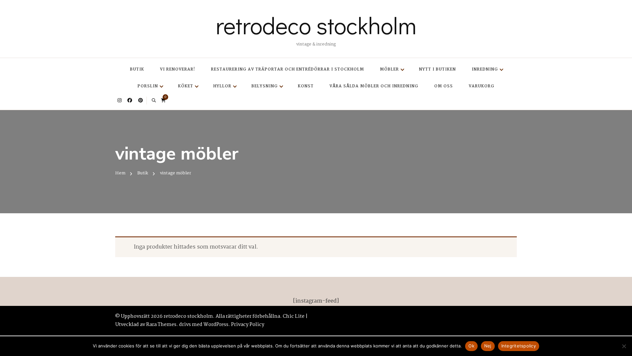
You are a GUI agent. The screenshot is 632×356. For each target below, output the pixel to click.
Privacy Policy (247, 325)
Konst (306, 86)
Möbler (389, 69)
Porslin (148, 86)
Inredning (485, 69)
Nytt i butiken (437, 69)
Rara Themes (161, 325)
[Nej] (623, 346)
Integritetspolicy (518, 345)
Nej (487, 345)
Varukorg (481, 86)
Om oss (443, 86)
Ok (471, 345)
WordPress (215, 325)
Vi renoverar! (177, 69)
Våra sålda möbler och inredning (373, 86)
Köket (185, 86)
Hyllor (222, 86)
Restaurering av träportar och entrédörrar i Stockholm (287, 69)
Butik (137, 69)
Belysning (264, 86)
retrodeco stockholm (316, 25)
